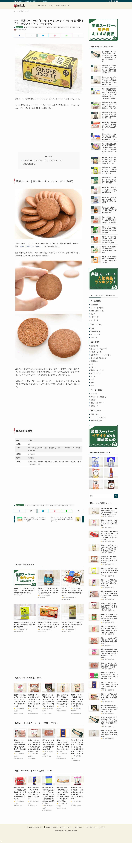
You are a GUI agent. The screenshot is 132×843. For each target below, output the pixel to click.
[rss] (114, 1)
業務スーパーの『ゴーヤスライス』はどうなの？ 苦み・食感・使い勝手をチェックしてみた (109, 180)
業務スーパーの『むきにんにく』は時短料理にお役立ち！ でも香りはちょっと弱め (109, 259)
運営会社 (48, 827)
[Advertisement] (31, 128)
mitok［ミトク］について (36, 827)
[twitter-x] (109, 1)
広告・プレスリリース (92, 827)
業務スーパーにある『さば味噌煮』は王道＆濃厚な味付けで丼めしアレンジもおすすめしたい (109, 239)
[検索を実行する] (116, 496)
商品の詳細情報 (29, 164)
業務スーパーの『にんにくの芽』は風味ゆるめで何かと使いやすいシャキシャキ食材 (109, 229)
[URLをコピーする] (78, 35)
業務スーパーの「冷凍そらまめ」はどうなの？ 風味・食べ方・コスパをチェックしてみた (109, 170)
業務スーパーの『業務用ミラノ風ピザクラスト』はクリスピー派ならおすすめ (109, 249)
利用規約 (55, 827)
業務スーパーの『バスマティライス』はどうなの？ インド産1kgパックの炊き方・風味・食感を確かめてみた (109, 69)
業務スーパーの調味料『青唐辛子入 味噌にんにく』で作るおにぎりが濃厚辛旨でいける (109, 209)
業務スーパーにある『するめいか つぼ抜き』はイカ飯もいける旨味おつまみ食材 (109, 200)
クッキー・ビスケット (31, 27)
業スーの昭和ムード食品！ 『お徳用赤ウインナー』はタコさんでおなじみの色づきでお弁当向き (109, 219)
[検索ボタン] (69, 5)
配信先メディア (79, 827)
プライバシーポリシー (66, 827)
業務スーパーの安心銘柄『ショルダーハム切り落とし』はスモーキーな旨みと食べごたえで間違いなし (109, 126)
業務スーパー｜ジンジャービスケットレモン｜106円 (43, 160)
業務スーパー (19, 27)
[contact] (117, 1)
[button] (1, 841)
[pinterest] (112, 1)
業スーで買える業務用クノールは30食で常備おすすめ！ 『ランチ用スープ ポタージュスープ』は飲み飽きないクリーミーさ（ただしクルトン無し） (109, 93)
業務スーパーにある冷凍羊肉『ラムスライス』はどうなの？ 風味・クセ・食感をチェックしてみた (109, 105)
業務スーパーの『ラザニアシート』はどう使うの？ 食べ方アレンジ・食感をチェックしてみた (109, 136)
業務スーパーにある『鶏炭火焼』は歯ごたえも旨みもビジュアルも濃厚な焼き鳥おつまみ (109, 115)
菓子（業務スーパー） (63, 27)
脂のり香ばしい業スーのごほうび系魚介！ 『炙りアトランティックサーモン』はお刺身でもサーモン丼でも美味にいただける (109, 56)
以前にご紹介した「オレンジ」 (32, 246)
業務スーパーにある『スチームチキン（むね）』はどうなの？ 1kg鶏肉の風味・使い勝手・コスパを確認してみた (109, 81)
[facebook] (107, 1)
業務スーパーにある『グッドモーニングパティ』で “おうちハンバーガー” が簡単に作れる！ (109, 190)
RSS (102, 827)
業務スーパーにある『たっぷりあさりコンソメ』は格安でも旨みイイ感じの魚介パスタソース (109, 160)
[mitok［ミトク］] (19, 6)
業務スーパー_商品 (51, 27)
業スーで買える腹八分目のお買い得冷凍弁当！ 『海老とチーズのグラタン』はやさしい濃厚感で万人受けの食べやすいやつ (109, 148)
